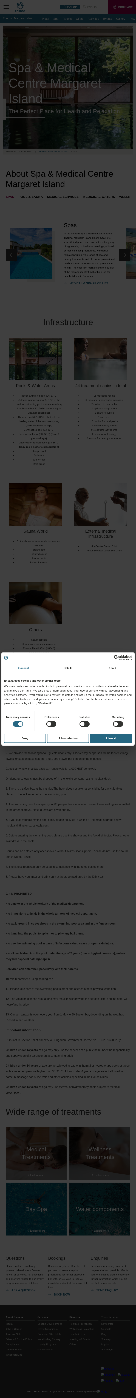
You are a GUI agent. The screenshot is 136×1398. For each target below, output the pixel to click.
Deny (25, 738)
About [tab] (112, 668)
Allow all (111, 738)
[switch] (51, 724)
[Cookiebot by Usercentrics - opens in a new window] (116, 657)
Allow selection (68, 738)
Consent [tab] (23, 668)
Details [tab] (68, 668)
